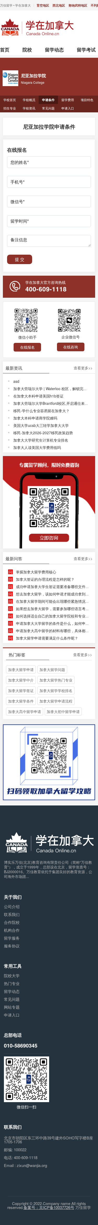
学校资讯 (29, 108)
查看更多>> (83, 368)
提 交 (19, 259)
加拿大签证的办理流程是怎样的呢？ (45, 579)
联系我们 (12, 914)
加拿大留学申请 (21, 669)
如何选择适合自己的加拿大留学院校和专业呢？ (54, 616)
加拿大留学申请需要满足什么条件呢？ (47, 638)
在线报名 (27, 347)
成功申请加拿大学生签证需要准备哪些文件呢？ (54, 586)
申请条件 (48, 99)
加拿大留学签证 (21, 690)
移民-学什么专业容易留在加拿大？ (41, 410)
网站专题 (12, 1007)
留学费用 (67, 99)
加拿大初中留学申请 (63, 711)
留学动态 (12, 991)
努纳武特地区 (77, 5)
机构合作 (12, 930)
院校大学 (12, 975)
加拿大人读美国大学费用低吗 (37, 447)
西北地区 (59, 5)
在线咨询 (70, 346)
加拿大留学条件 (21, 701)
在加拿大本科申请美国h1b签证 (38, 396)
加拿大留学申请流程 (55, 701)
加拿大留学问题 (52, 669)
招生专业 (9, 108)
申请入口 (67, 108)
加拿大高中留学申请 (24, 711)
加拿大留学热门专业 (55, 680)
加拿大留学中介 (21, 680)
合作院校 (12, 922)
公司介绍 (12, 906)
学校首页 (9, 99)
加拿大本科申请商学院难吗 (35, 418)
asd (16, 381)
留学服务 (12, 938)
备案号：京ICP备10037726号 (49, 1207)
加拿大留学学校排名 (55, 690)
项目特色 (87, 99)
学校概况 (29, 99)
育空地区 (43, 5)
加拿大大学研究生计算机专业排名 (40, 440)
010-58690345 (20, 1045)
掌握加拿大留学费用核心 (36, 571)
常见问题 (48, 108)
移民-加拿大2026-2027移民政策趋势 (43, 432)
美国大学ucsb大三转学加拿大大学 (41, 425)
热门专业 (12, 983)
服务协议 (12, 946)
